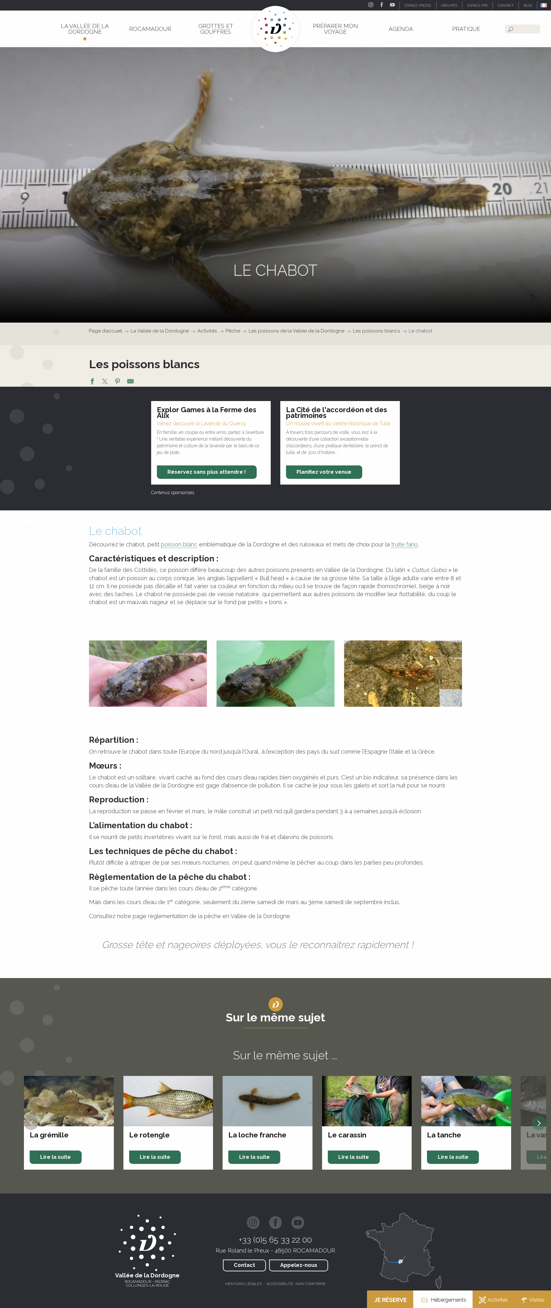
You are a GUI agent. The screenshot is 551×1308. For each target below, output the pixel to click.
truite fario (404, 544)
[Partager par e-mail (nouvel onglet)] (130, 382)
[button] (544, 5)
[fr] (544, 5)
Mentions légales (243, 1284)
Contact (244, 1265)
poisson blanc (179, 544)
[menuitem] (84, 28)
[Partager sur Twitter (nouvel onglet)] (105, 382)
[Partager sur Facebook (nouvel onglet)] (92, 382)
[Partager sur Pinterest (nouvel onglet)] (117, 382)
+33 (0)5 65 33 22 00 (275, 1240)
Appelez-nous (298, 1265)
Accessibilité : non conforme (296, 1284)
